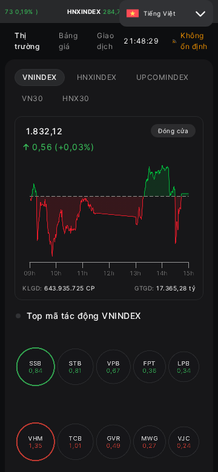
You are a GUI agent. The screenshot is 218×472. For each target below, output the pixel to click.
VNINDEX (39, 77)
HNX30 (76, 98)
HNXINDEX (97, 77)
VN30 (32, 98)
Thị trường (27, 41)
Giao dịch (105, 41)
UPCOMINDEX (162, 77)
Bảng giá (68, 41)
